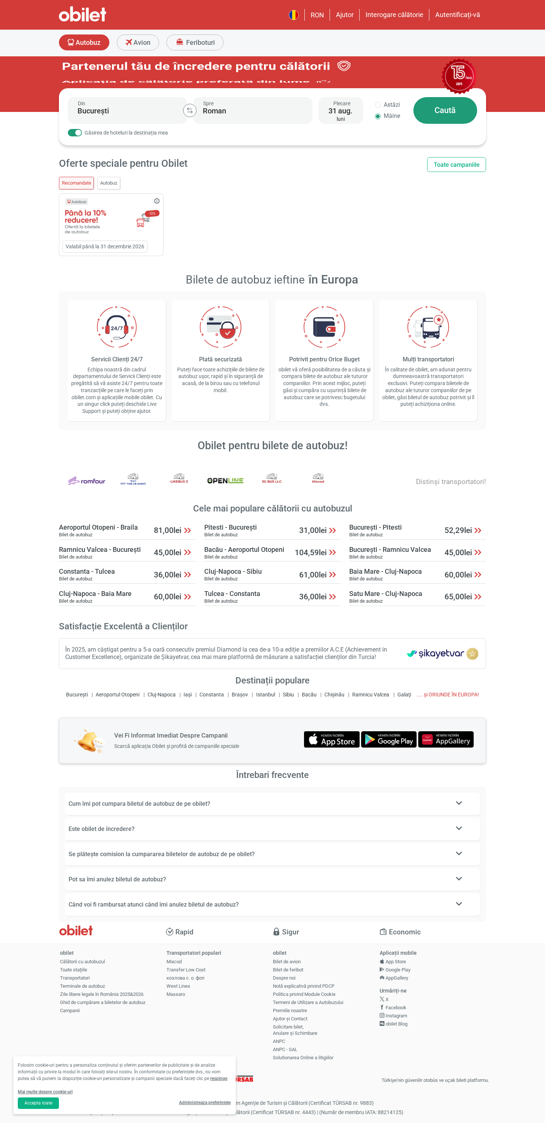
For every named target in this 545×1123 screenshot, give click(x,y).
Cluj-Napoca (162, 695)
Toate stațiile (73, 970)
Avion (141, 42)
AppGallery (396, 978)
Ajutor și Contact (290, 1018)
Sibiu (288, 695)
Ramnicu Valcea (370, 695)
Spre (208, 103)
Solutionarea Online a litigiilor (303, 1057)
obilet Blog (395, 1024)
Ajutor (345, 15)
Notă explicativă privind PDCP (303, 986)
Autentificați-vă (457, 15)
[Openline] (225, 485)
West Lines (178, 986)
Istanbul (265, 695)
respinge (218, 1078)
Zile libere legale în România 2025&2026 (101, 994)
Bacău (309, 695)
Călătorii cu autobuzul (82, 961)
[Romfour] (86, 485)
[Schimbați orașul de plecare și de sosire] (189, 110)
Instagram (395, 1015)
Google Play (397, 970)
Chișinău (334, 695)
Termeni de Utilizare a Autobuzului (308, 1002)
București (77, 695)
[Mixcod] (318, 485)
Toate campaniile (457, 164)
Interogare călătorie (394, 15)
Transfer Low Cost (185, 970)
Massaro (175, 994)
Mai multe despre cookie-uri (45, 1091)
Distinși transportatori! (451, 481)
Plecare (341, 103)
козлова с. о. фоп (185, 978)
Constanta (211, 695)
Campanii (70, 1010)
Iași (188, 695)
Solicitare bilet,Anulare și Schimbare (295, 1030)
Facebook (395, 1007)
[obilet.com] (100, 20)
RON (317, 15)
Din (81, 103)
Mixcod (174, 961)
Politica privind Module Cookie (304, 994)
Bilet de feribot (288, 970)
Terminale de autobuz (82, 986)
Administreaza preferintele (205, 1102)
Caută (445, 110)
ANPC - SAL (285, 1049)
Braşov (240, 695)
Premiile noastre (290, 1010)
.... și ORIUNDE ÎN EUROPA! (448, 695)
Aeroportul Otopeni (117, 695)
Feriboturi (200, 42)
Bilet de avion (287, 961)
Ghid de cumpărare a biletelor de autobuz (102, 1002)
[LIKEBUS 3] (179, 485)
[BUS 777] (133, 485)
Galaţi (404, 695)
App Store (395, 961)
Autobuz (87, 42)
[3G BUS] (271, 485)
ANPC (279, 1041)
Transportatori (75, 978)
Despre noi (284, 978)
